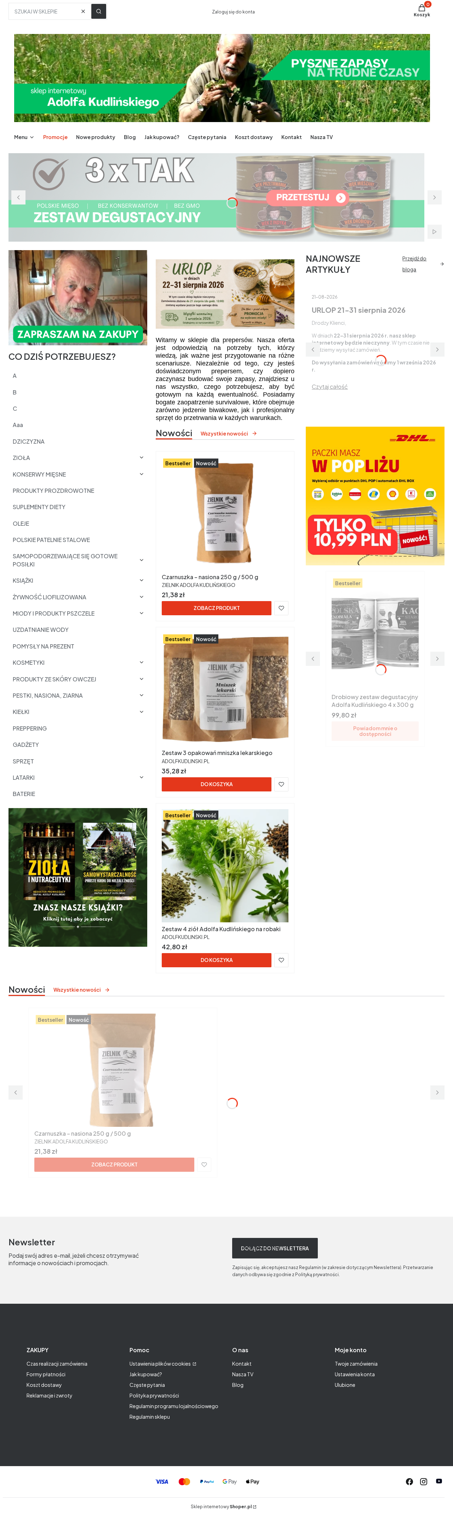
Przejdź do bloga (414, 263)
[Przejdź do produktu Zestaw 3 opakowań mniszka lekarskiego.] (225, 689)
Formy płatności (46, 1374)
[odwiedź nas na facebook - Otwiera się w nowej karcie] (409, 1481)
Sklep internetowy (221, 1506)
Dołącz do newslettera (275, 1248)
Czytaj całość (330, 386)
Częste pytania (147, 1385)
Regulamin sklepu (150, 1416)
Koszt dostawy (44, 1385)
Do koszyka (217, 784)
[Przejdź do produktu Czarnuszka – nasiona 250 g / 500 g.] (225, 513)
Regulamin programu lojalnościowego (174, 1406)
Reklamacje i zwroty (50, 1395)
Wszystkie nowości (224, 433)
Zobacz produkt (217, 608)
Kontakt (242, 1363)
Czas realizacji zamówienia (57, 1363)
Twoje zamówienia (356, 1363)
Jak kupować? (146, 1374)
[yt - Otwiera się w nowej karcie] (439, 1481)
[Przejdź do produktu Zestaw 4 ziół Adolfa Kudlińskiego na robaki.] (225, 865)
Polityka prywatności (154, 1395)
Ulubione (345, 1385)
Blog (237, 1385)
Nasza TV (242, 1374)
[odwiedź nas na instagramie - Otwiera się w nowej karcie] (423, 1481)
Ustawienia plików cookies (160, 1363)
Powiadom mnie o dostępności (375, 731)
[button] (98, 11)
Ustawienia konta (355, 1374)
